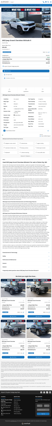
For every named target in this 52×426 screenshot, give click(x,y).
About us (16, 402)
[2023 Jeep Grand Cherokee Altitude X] (13, 329)
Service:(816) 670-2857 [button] (6, 411)
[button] (43, 2)
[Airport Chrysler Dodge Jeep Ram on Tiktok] (46, 392)
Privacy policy (17, 411)
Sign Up (43, 413)
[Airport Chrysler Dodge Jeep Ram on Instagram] (43, 392)
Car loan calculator (18, 409)
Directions (16, 403)
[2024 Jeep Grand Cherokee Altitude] (39, 288)
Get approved (9, 74)
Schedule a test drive (10, 78)
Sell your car (16, 405)
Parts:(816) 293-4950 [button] (5, 414)
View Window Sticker (10, 130)
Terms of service (17, 413)
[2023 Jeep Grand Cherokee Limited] (13, 288)
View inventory (17, 400)
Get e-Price (8, 71)
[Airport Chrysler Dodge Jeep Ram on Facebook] (40, 392)
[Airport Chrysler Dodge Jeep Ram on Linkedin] (49, 392)
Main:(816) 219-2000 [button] (5, 408)
